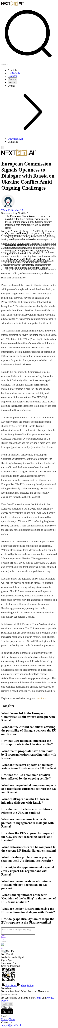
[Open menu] (2, 147)
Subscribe (7, 1004)
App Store (11, 985)
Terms (38, 997)
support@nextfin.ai (11, 1025)
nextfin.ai (41, 698)
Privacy (5, 1019)
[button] (32, 141)
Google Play (27, 985)
